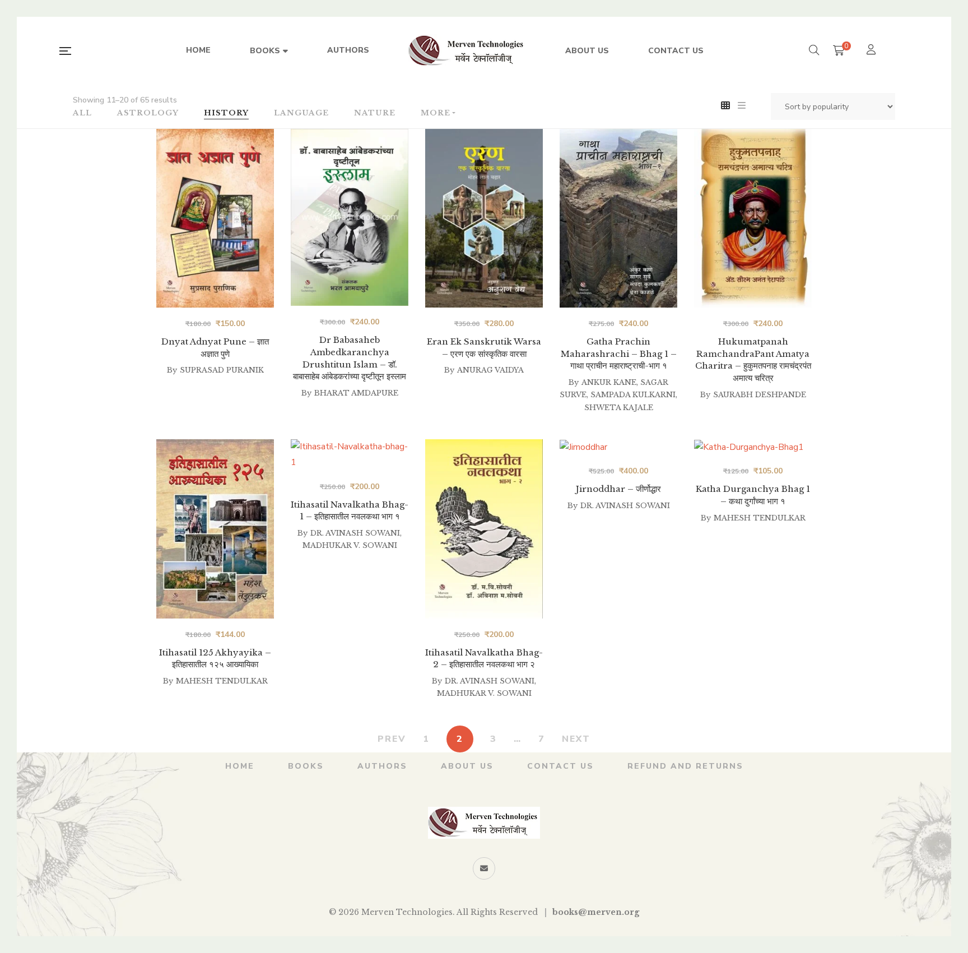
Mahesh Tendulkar (222, 681)
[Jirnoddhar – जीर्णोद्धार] (618, 528)
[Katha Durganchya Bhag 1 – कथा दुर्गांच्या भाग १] (753, 454)
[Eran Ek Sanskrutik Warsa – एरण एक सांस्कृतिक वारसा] (484, 218)
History (226, 113)
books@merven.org (595, 912)
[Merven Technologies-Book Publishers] (467, 51)
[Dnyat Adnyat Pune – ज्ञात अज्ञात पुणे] (215, 218)
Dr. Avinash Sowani (489, 681)
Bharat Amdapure (356, 393)
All (82, 113)
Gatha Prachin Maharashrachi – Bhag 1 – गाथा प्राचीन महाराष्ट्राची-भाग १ (619, 353)
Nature (374, 113)
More (435, 113)
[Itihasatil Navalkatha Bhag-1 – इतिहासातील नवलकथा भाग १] (349, 528)
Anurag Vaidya (490, 370)
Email (484, 868)
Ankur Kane (608, 382)
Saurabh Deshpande (759, 394)
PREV (392, 739)
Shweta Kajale (618, 407)
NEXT (576, 739)
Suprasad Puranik (222, 370)
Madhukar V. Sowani (484, 693)
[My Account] (872, 50)
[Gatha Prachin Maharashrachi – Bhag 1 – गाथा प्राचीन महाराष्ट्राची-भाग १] (618, 218)
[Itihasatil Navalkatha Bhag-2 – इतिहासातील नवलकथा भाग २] (484, 528)
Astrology (148, 113)
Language (301, 113)
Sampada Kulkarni (633, 394)
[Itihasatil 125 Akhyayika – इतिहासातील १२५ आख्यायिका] (215, 447)
